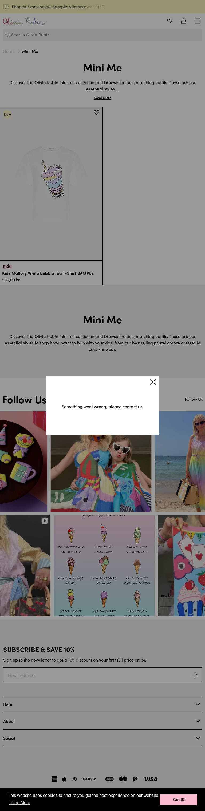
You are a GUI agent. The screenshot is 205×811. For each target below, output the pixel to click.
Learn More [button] (19, 802)
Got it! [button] (178, 799)
